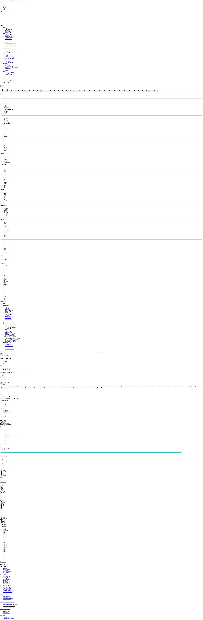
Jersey (5, 195)
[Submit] (12, 11)
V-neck (5, 236)
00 (8, 90)
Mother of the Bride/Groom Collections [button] (9, 336)
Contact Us (4, 404)
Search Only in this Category (6, 82)
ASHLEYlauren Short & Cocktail (10, 323)
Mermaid (5, 243)
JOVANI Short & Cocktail (9, 324)
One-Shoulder (6, 228)
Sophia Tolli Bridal (8, 311)
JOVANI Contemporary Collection (8, 618)
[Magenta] (9, 369)
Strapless (5, 234)
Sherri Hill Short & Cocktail (9, 326)
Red (4, 288)
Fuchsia (5, 285)
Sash (4, 186)
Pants (4, 126)
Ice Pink (5, 282)
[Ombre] (1, 490)
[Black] (3, 369)
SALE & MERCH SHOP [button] (7, 342)
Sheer (4, 160)
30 (72, 90)
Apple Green (6, 269)
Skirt (4, 132)
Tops (4, 134)
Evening (5, 105)
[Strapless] (3, 523)
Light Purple (6, 281)
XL (151, 90)
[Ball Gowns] (3, 473)
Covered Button (6, 156)
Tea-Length (5, 216)
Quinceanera (6, 111)
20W (96, 90)
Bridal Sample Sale (8, 344)
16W (86, 90)
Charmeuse (5, 192)
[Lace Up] (3, 484)
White (5, 299)
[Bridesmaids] (4, 469)
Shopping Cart (5, 7)
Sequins (5, 187)
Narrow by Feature (5, 96)
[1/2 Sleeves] (3, 515)
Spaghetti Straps (6, 260)
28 (67, 90)
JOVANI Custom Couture (9, 332)
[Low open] (3, 485)
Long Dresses (6, 124)
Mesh (4, 197)
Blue (4, 277)
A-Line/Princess (6, 240)
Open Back (5, 147)
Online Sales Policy (3, 376)
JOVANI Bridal (7, 309)
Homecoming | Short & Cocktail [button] (8, 321)
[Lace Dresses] (3, 476)
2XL (156, 90)
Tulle (4, 203)
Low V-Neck (6, 226)
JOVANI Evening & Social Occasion (11, 340)
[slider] (182, 452)
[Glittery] (1, 487)
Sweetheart (5, 235)
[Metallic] (1, 488)
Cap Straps (5, 258)
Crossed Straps (6, 157)
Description (4, 379)
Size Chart (2, 375)
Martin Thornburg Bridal (9, 310)
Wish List (4, 5)
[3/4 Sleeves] (3, 516)
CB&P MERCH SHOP (9, 346)
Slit (4, 151)
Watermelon (6, 286)
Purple (5, 279)
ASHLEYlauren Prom (8, 314)
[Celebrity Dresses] (3, 479)
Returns (4, 405)
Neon (4, 169)
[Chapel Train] (2, 503)
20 (51, 90)
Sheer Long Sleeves (7, 251)
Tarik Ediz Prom (5, 582)
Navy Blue (5, 278)
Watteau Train (6, 217)
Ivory (4, 552)
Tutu (4, 135)
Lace (4, 184)
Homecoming (6, 108)
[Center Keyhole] (3, 480)
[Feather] (2, 498)
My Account (5, 6)
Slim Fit (5, 244)
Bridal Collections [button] (6, 305)
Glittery (5, 167)
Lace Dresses (6, 121)
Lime (4, 271)
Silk (4, 201)
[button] (4, 27)
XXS (131, 90)
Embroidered (6, 180)
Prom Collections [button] (5, 312)
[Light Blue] (7, 369)
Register (4, 8)
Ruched (5, 150)
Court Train (5, 211)
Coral (4, 290)
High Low (5, 145)
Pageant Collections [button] (6, 329)
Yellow (5, 267)
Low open (5, 159)
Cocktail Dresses (6, 103)
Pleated (5, 148)
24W (106, 90)
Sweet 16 (5, 113)
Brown (5, 295)
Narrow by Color (5, 265)
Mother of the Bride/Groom (8, 109)
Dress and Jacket (6, 120)
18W (91, 90)
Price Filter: (4, 83)
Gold (4, 294)
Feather (5, 181)
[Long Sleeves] (3, 517)
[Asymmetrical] (2, 502)
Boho (4, 119)
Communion (6, 104)
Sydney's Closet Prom (8, 319)
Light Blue (5, 275)
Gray (4, 297)
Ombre (5, 170)
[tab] (103, 308)
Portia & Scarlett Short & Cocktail (10, 325)
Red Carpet (5, 112)
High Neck (5, 224)
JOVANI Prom (7, 315)
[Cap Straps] (3, 520)
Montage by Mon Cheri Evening (10, 341)
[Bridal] (4, 468)
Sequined (5, 200)
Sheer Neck (6, 233)
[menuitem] (103, 5)
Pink (4, 283)
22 (55, 90)
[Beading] (2, 493)
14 (38, 90)
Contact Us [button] (5, 440)
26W (111, 90)
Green (5, 270)
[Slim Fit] (3, 513)
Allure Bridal (7, 307)
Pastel (5, 171)
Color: (1, 367)
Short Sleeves (6, 252)
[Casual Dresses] (4, 470)
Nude (4, 553)
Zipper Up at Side (7, 162)
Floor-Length (6, 212)
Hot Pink (5, 284)
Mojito (5, 268)
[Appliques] (2, 492)
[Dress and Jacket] (3, 475)
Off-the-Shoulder (6, 227)
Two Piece (5, 136)
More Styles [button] (5, 347)
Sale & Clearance (7, 345)
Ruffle (5, 185)
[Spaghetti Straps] (3, 522)
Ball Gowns (6, 118)
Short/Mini (5, 214)
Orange (5, 289)
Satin (4, 199)
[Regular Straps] (3, 521)
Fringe (5, 183)
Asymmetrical (6, 209)
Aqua (4, 533)
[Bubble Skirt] (3, 478)
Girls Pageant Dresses (7, 107)
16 (43, 90)
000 (4, 90)
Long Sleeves (6, 250)
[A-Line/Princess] (3, 511)
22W (101, 90)
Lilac (4, 280)
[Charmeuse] (2, 497)
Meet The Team (5, 410)
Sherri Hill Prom (8, 318)
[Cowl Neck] (3, 506)
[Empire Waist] (3, 512)
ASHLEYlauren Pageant (9, 331)
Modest (5, 125)
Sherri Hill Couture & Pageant (10, 335)
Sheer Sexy (5, 129)
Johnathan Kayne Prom (8, 316)
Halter (5, 223)
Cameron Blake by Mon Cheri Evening (11, 339)
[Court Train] (2, 504)
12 (34, 90)
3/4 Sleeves (5, 249)
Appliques (5, 175)
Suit (4, 133)
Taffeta (5, 202)
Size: (1, 365)
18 (47, 90)
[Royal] (5, 369)
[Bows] (2, 494)
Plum (4, 287)
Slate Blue (5, 276)
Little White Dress (7, 123)
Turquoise (5, 534)
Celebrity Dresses (6, 141)
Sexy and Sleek (6, 128)
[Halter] (3, 507)
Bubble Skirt (6, 140)
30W (121, 90)
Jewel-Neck (6, 225)
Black (5, 296)
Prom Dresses (6, 110)
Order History (5, 416)
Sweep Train (6, 215)
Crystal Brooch (6, 179)
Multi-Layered (6, 146)
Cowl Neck (5, 222)
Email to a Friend (3, 377)
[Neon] (1, 489)
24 (59, 90)
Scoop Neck (6, 232)
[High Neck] (3, 508)
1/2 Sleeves (5, 248)
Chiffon (5, 193)
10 (30, 90)
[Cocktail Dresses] (4, 471)
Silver (5, 298)
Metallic (5, 168)
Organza (5, 198)
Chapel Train (6, 210)
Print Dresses (6, 127)
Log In (4, 9)
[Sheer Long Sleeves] (3, 518)
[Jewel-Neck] (3, 509)
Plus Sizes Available (7, 149)
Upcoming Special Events (7, 412)
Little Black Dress (7, 122)
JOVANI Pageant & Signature (10, 333)
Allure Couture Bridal (8, 308)
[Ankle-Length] (2, 501)
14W (81, 90)
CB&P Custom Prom (6, 583)
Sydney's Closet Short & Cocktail (10, 327)
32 (76, 90)
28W (116, 90)
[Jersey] (2, 499)
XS (135, 90)
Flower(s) (5, 182)
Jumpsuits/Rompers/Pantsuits (9, 349)
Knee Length (6, 213)
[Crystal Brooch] (2, 495)
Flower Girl (6, 106)
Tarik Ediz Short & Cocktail (9, 328)
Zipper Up (5, 161)
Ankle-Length (6, 208)
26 (63, 90)
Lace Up (5, 158)
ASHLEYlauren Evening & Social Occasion (12, 338)
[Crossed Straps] (3, 483)
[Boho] (3, 474)
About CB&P (5, 411)
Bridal (5, 99)
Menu (2, 25)
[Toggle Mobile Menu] (0, 426)
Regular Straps (6, 259)
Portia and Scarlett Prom (9, 317)
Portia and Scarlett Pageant (9, 334)
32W (126, 90)
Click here (4, 374)
